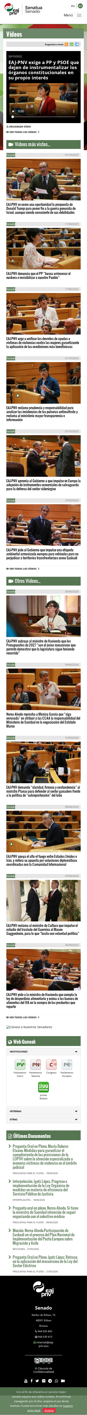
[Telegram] (50, 1381)
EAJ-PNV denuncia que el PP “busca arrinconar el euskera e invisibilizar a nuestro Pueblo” (38, 275)
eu (73, 6)
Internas (15, 1111)
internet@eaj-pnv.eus (45, 1344)
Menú (68, 15)
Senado (43, 1308)
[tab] (43, 1051)
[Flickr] (43, 1381)
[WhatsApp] (56, 1381)
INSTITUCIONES (18, 1051)
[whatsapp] (71, 45)
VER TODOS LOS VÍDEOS (24, 132)
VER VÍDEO (18, 193)
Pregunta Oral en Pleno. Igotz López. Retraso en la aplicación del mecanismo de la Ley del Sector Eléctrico (45, 1261)
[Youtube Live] (63, 1381)
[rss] (66, 45)
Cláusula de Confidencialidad (43, 1370)
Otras (13, 1119)
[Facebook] (31, 1381)
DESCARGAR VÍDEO (20, 126)
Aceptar (49, 1410)
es (80, 6)
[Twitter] (37, 1381)
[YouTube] (25, 1381)
